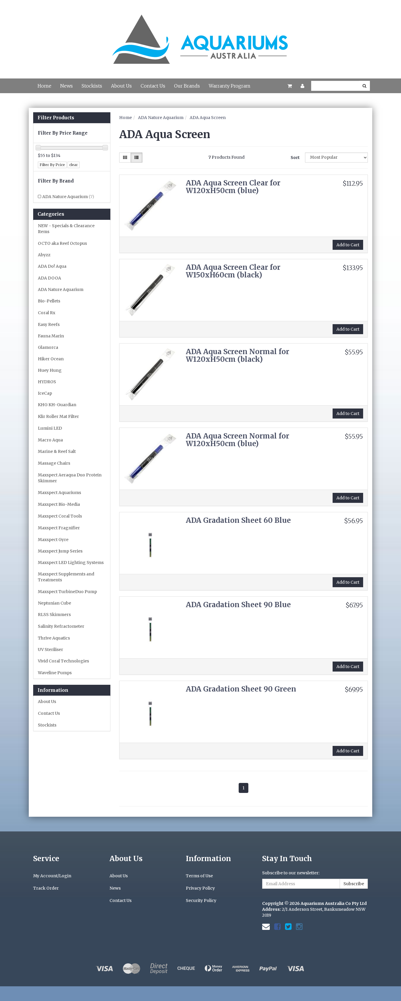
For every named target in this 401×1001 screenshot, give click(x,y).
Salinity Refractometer (61, 626)
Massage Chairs (54, 463)
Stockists (92, 86)
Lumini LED (50, 428)
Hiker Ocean (51, 358)
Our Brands (187, 86)
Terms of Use (199, 875)
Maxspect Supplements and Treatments (66, 576)
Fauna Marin (51, 336)
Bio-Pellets (49, 301)
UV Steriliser (50, 649)
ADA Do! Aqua (52, 266)
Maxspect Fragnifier (59, 527)
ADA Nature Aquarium (68, 196)
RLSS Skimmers (54, 614)
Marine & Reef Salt (57, 451)
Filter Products (56, 117)
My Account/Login (52, 875)
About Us (121, 86)
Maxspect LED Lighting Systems (71, 562)
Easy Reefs (49, 324)
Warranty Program (229, 86)
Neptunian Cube (54, 603)
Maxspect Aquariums (59, 492)
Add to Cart (347, 244)
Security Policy (201, 900)
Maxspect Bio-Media (59, 504)
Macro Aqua (50, 440)
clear (73, 165)
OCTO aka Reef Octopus (62, 243)
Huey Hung (50, 370)
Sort (295, 157)
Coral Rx (46, 312)
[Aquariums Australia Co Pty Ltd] (200, 35)
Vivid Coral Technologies (63, 661)
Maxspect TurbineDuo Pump (67, 591)
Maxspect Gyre (53, 539)
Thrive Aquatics (54, 638)
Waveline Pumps (55, 672)
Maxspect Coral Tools (60, 516)
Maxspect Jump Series (60, 551)
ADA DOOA (49, 278)
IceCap (45, 393)
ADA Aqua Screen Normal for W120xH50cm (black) (237, 355)
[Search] (364, 86)
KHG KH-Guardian (57, 404)
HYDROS (47, 381)
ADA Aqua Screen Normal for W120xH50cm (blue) (237, 439)
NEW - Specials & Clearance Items (66, 228)
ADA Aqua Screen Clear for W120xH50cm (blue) (233, 186)
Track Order (46, 888)
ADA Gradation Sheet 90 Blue (238, 604)
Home (44, 86)
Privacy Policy (200, 888)
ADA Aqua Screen (208, 117)
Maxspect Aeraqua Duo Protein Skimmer (70, 477)
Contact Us (153, 86)
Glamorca (48, 347)
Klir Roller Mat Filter (58, 416)
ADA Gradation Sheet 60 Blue (238, 520)
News (66, 86)
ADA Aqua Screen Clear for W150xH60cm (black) (233, 271)
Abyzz (44, 254)
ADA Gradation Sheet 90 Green (241, 689)
